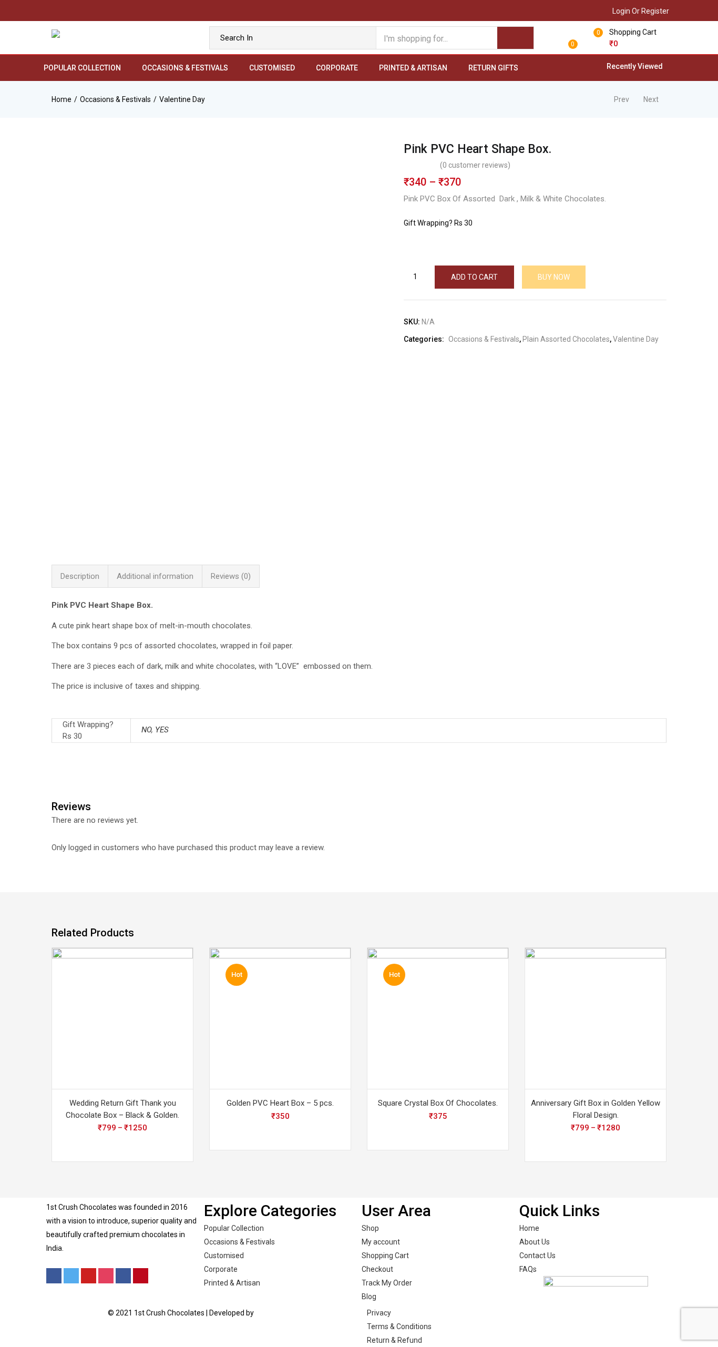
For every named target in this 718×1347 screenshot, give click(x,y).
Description (79, 576)
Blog (369, 1296)
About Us (534, 1242)
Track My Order (387, 1283)
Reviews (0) (231, 576)
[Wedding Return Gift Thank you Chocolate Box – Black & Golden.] (122, 1018)
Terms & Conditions (399, 1326)
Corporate (337, 68)
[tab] (80, 576)
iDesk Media (275, 1313)
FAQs (528, 1269)
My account (381, 1242)
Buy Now (554, 277)
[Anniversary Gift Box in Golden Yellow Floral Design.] (595, 1018)
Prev (621, 99)
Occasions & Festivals (185, 68)
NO (146, 729)
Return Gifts (493, 68)
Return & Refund (394, 1340)
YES (162, 729)
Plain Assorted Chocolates (566, 339)
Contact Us (537, 1255)
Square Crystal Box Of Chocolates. (438, 1103)
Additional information (155, 576)
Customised (272, 68)
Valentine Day (182, 99)
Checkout (377, 1269)
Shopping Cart (385, 1255)
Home (61, 99)
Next (651, 99)
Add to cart (474, 277)
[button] (628, 37)
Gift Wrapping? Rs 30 (438, 223)
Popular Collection (82, 68)
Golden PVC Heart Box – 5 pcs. (280, 1103)
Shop (370, 1228)
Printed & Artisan (413, 68)
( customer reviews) (475, 165)
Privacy (379, 1313)
